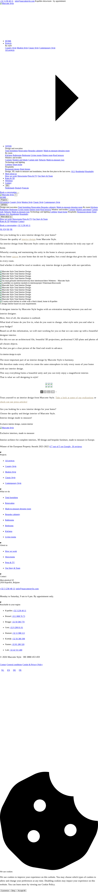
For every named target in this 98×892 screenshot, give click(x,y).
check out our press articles (13, 402)
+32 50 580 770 (18, 622)
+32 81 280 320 (17, 644)
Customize (5, 891)
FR (11, 229)
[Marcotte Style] (7, 195)
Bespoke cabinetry (48, 207)
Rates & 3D (10, 178)
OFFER (8, 146)
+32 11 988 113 (18, 633)
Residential (80, 171)
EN (7, 185)
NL (1, 229)
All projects (4, 202)
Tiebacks (7, 212)
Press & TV (27, 219)
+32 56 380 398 (18, 639)
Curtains (72, 209)
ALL (73, 171)
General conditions (14, 664)
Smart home (62, 212)
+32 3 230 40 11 (6, 1)
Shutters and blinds (83, 209)
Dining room (34, 209)
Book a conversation (8, 192)
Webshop (9, 181)
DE (8, 229)
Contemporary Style (52, 202)
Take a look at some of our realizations (74, 397)
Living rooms (23, 209)
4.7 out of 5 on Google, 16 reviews (65, 446)
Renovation (36, 207)
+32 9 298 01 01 (16, 627)
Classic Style (38, 202)
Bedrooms (13, 209)
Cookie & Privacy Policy (32, 664)
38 (53, 392)
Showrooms (17, 219)
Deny (13, 891)
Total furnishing (24, 207)
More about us (11, 174)
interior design (29, 239)
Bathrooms (4, 209)
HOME (8, 41)
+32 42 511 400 (15, 650)
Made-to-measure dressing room (69, 207)
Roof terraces (45, 209)
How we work (6, 219)
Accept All (21, 891)
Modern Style (27, 202)
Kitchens (94, 207)
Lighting (53, 212)
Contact (8, 183)
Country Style (15, 202)
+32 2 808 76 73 (18, 616)
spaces (15, 256)
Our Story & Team (40, 219)
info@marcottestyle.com (25, 1)
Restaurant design (84, 212)
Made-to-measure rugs (21, 212)
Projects (8, 43)
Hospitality (89, 171)
